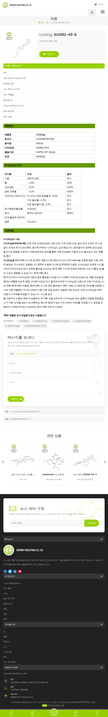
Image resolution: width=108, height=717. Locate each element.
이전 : (7, 411)
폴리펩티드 (8, 100)
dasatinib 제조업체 (83, 321)
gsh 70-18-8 (8, 598)
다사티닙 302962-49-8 (26, 353)
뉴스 (5, 646)
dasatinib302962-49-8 (36, 326)
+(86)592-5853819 (19, 689)
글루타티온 (8, 603)
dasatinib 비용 (41, 321)
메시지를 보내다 (54, 712)
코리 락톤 (7, 588)
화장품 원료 (8, 83)
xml (4, 657)
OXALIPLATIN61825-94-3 (21, 419)
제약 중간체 (8, 111)
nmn (5, 593)
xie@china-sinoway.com (21, 697)
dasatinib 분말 (13, 326)
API (4, 72)
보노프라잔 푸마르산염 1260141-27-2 (25, 411)
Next (105, 461)
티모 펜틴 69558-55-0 (85, 474)
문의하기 (7, 641)
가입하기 (91, 523)
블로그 (94, 702)
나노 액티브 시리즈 (11, 89)
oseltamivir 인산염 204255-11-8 (54, 474)
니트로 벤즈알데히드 (11, 583)
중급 (5, 608)
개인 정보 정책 (9, 662)
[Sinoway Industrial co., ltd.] (27, 5)
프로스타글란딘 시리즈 (13, 105)
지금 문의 (50, 54)
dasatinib (24, 321)
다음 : (7, 419)
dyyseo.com (66, 702)
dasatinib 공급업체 (61, 321)
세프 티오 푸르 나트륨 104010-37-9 (23, 474)
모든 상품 (7, 116)
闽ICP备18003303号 (81, 702)
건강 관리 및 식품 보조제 (14, 78)
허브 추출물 (8, 94)
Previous (3, 461)
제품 (5, 636)
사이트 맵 (7, 651)
